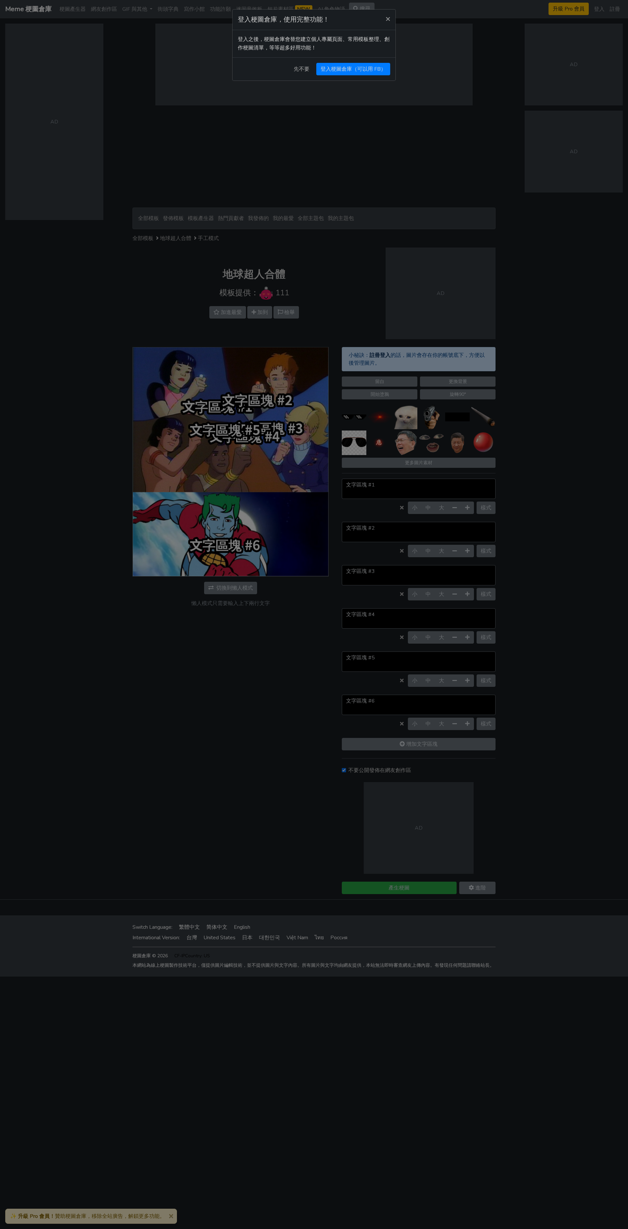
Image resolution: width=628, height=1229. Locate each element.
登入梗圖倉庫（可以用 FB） (353, 69)
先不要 (301, 69)
